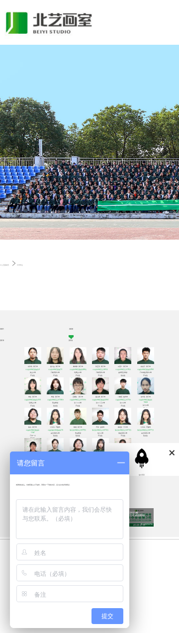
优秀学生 (20, 265)
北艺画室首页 (4, 265)
